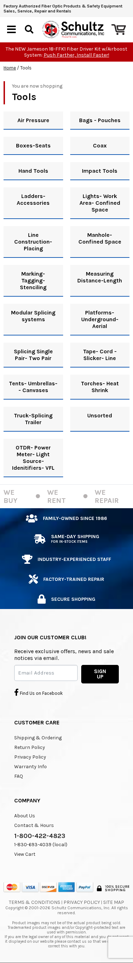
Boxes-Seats (33, 145)
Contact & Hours (34, 825)
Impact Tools (99, 170)
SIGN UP (100, 674)
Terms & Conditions (34, 902)
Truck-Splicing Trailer (33, 419)
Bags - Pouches (100, 120)
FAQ (18, 776)
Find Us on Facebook (41, 693)
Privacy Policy (30, 757)
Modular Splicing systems (33, 316)
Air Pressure (33, 120)
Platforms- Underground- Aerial (99, 319)
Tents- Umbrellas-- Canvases (33, 387)
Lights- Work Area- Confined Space (99, 203)
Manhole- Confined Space (99, 238)
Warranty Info (30, 767)
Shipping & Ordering (38, 738)
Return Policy (29, 747)
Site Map (113, 902)
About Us (24, 816)
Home (10, 68)
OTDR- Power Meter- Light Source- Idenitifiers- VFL (33, 457)
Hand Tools (33, 170)
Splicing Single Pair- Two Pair (33, 354)
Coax (100, 145)
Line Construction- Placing (33, 241)
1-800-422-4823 (39, 836)
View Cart (24, 854)
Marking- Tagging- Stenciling (33, 280)
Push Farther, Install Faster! (76, 55)
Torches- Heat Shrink (100, 387)
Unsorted (99, 415)
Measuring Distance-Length (99, 277)
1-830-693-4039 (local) (40, 845)
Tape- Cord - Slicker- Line (100, 354)
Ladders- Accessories (33, 199)
